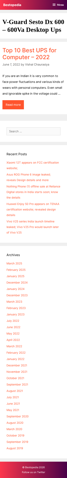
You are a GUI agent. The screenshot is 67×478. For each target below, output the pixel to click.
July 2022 (13, 320)
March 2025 (14, 263)
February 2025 (16, 269)
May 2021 (13, 410)
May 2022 (13, 333)
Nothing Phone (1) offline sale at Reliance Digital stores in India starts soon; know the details (33, 192)
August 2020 (15, 422)
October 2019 (15, 435)
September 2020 (18, 416)
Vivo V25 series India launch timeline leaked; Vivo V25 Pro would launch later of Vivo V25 (33, 227)
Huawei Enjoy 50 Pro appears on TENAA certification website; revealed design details (33, 209)
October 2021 (15, 378)
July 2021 (13, 397)
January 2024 (16, 289)
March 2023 (14, 301)
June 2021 (13, 403)
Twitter (41, 472)
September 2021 (17, 384)
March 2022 (14, 346)
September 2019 (17, 442)
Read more (15, 106)
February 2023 (16, 308)
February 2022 (16, 352)
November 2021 (17, 371)
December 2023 (17, 295)
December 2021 (17, 365)
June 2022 (13, 327)
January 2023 (16, 314)
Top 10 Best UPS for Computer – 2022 (29, 53)
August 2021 (15, 391)
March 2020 (14, 429)
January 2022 (15, 359)
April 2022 (13, 340)
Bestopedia (12, 5)
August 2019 (15, 448)
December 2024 (17, 282)
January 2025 (15, 276)
